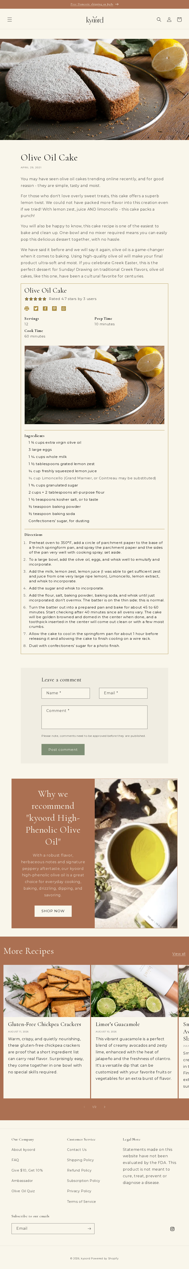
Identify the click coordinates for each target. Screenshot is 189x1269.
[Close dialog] (158, 576)
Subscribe (94, 681)
